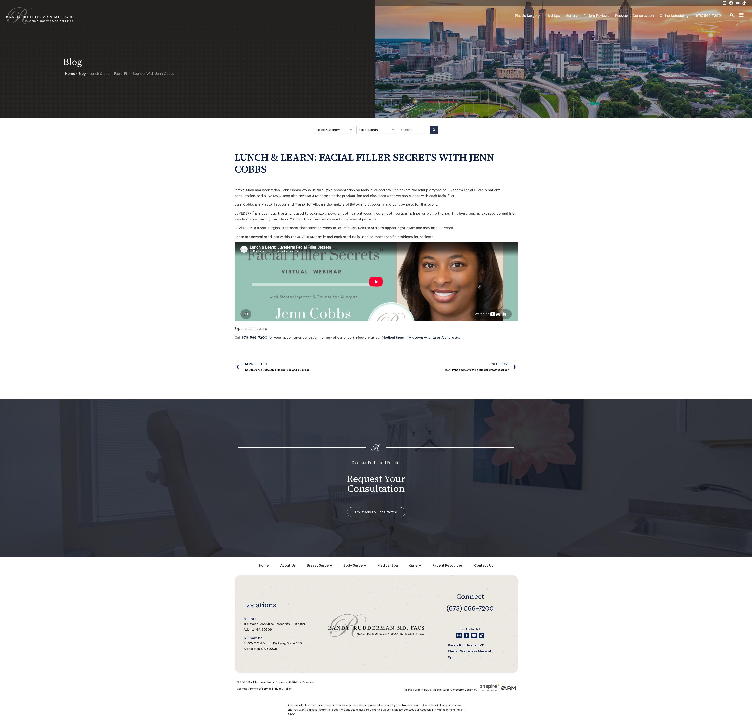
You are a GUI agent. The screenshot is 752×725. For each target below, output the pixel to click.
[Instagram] (725, 3)
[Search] (434, 130)
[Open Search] (732, 15)
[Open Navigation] (741, 15)
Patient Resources (447, 565)
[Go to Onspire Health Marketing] (489, 689)
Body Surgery (354, 565)
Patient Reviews (596, 15)
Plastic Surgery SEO (416, 689)
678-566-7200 (254, 337)
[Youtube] (738, 3)
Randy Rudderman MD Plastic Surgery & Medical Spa (469, 651)
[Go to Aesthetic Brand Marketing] (508, 689)
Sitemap (242, 688)
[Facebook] (731, 3)
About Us (287, 565)
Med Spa (553, 15)
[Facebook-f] (466, 635)
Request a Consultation (634, 15)
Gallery (572, 15)
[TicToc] (744, 3)
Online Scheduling (674, 15)
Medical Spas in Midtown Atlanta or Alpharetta (420, 337)
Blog (82, 73)
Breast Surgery (319, 565)
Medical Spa (387, 565)
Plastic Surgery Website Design (453, 689)
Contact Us (483, 565)
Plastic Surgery (527, 15)
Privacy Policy (283, 688)
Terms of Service (261, 688)
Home (70, 73)
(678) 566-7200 (708, 15)
